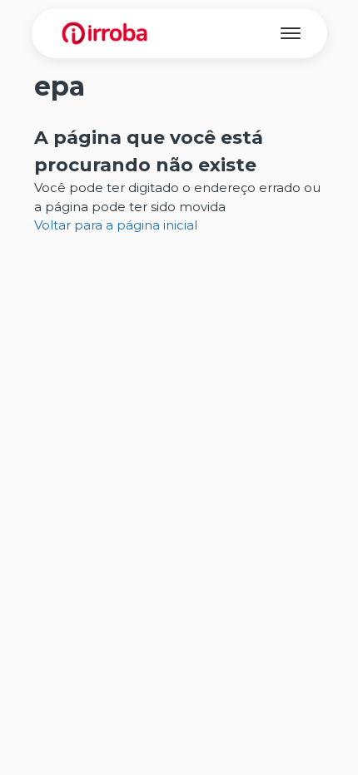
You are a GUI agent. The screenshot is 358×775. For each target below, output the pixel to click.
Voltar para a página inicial (115, 225)
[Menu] (290, 33)
